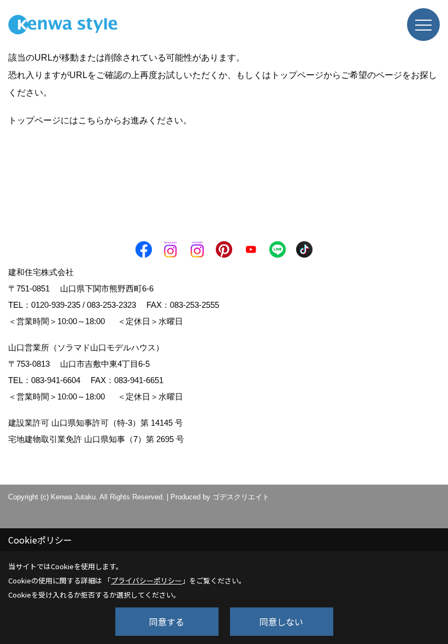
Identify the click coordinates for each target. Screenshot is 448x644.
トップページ (297, 75)
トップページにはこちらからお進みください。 (100, 120)
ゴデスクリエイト (241, 497)
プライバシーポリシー (146, 580)
